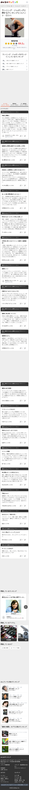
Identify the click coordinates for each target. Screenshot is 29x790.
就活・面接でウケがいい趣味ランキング (10, 141)
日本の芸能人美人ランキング (16, 704)
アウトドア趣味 (15, 647)
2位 (6, 282)
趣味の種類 (5, 647)
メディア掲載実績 (5, 764)
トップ (2, 6)
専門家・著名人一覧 (20, 780)
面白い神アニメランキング (16, 712)
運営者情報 (17, 761)
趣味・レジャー (20, 747)
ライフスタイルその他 (22, 732)
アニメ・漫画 (17, 710)
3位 (6, 136)
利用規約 (3, 768)
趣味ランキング (5, 112)
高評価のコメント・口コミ (14, 104)
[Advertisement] (14, 86)
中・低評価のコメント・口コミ (24, 104)
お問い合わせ (4, 769)
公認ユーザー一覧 (19, 781)
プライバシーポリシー (20, 768)
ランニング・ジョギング (20, 6)
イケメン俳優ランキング (15, 696)
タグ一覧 (17, 775)
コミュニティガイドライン (21, 760)
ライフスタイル (12, 732)
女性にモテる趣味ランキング (9, 47)
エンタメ (11, 710)
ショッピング (4, 777)
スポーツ (4, 595)
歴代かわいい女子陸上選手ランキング (14, 597)
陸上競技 (9, 595)
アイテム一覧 (9, 6)
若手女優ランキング (14, 720)
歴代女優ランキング (14, 688)
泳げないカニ (8, 280)
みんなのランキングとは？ (7, 760)
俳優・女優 (19, 687)
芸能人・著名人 (12, 687)
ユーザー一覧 (18, 778)
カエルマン (8, 135)
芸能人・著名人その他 (22, 702)
